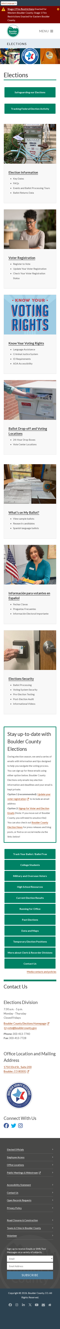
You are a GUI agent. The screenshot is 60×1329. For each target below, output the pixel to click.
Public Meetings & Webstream (22, 1172)
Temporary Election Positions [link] (30, 941)
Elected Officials (15, 1149)
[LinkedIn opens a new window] (23, 1305)
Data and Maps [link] (30, 930)
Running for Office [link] (30, 908)
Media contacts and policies (41, 971)
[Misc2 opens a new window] (50, 1305)
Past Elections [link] (30, 919)
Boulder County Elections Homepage (25, 1023)
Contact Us (12, 1192)
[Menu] (46, 31)
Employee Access (15, 1157)
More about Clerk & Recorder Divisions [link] (30, 952)
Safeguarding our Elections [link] (30, 92)
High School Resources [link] (30, 886)
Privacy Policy (14, 1208)
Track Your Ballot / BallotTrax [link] (30, 854)
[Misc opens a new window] (43, 1305)
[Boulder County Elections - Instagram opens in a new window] (21, 1126)
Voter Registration (21, 258)
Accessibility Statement (19, 1184)
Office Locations (15, 1164)
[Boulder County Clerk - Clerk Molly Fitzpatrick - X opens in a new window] (14, 1126)
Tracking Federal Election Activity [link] (30, 108)
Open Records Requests (19, 1200)
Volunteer (12, 1235)
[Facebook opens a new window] (10, 1305)
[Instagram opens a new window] (17, 1305)
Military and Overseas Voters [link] (30, 875)
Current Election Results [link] (30, 897)
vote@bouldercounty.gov (22, 1028)
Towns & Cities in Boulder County (24, 1228)
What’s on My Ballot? (23, 512)
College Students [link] (30, 864)
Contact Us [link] (30, 963)
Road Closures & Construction (22, 1220)
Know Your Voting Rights (26, 343)
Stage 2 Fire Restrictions (21, 9)
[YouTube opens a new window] (37, 1305)
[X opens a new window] (30, 1305)
